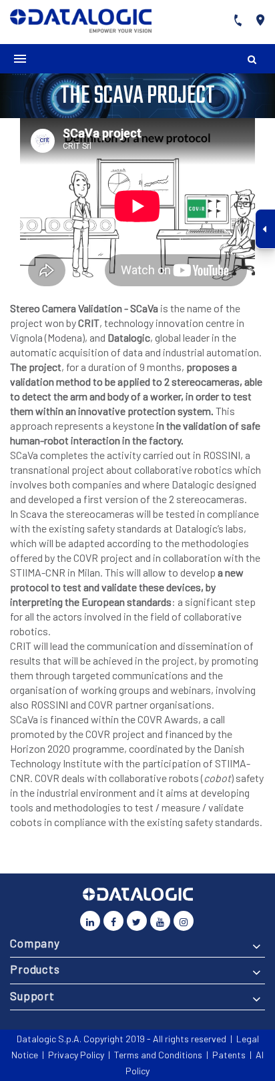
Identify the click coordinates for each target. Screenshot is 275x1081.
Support (32, 995)
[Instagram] (184, 921)
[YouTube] (160, 921)
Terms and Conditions (158, 1054)
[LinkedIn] (90, 921)
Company (35, 943)
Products (35, 969)
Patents (229, 1054)
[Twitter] (137, 921)
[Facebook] (113, 921)
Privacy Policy (76, 1054)
